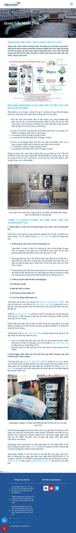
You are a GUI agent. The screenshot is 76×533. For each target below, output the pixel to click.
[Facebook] (45, 488)
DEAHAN (21, 236)
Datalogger (59, 361)
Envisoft (33, 447)
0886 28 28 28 (14, 461)
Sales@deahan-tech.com (41, 461)
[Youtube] (51, 488)
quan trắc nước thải (44, 236)
